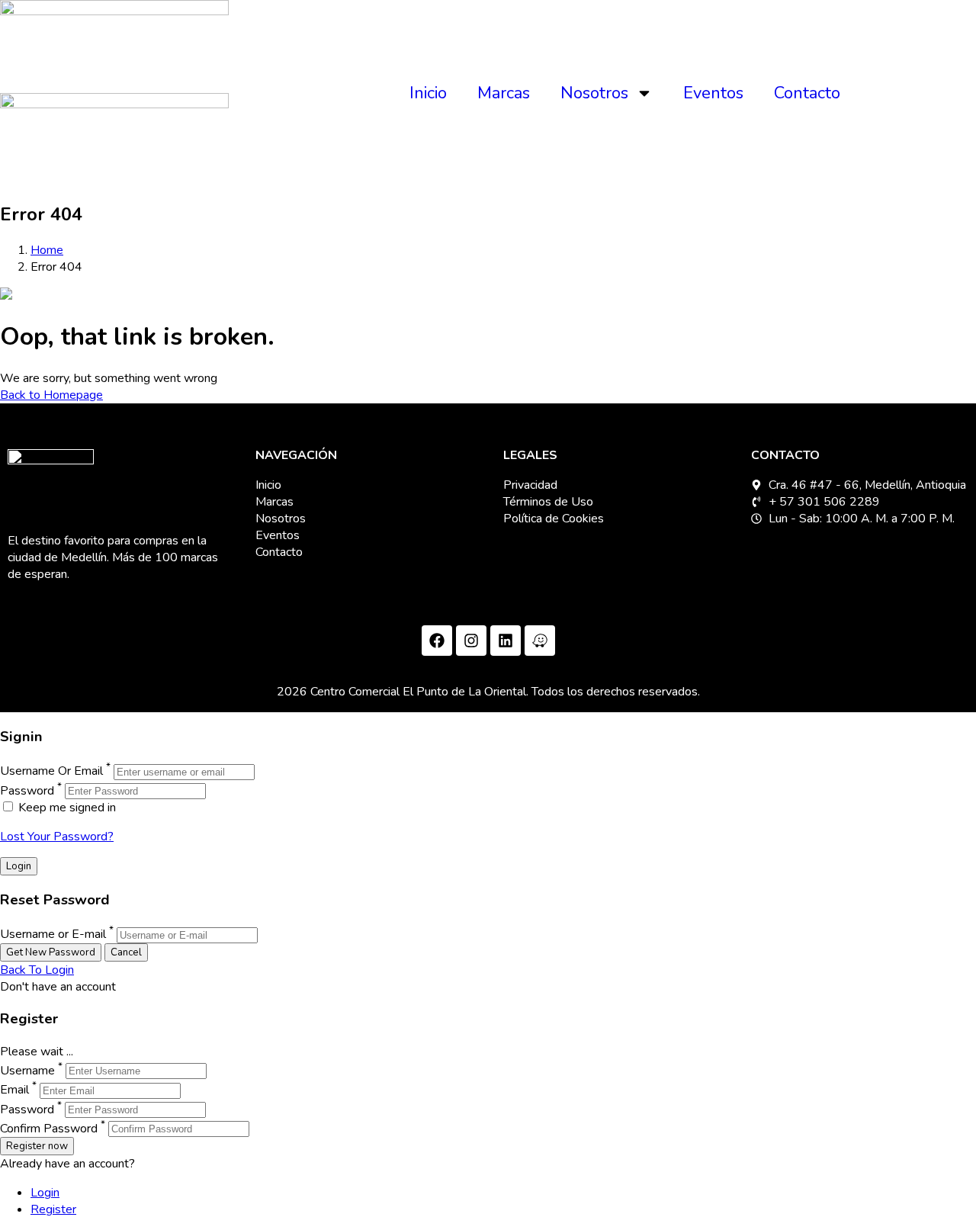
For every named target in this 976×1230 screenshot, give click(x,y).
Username (27, 1070)
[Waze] (540, 640)
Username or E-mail (53, 935)
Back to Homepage (51, 395)
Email (14, 1090)
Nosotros (594, 93)
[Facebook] (437, 640)
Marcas (503, 93)
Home (46, 250)
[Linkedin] (505, 640)
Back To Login (37, 970)
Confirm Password (49, 1128)
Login (44, 1192)
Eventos (713, 93)
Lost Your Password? (57, 836)
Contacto (807, 93)
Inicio (428, 93)
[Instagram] (471, 640)
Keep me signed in (65, 807)
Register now (37, 1146)
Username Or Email (51, 771)
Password (27, 790)
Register (53, 1209)
